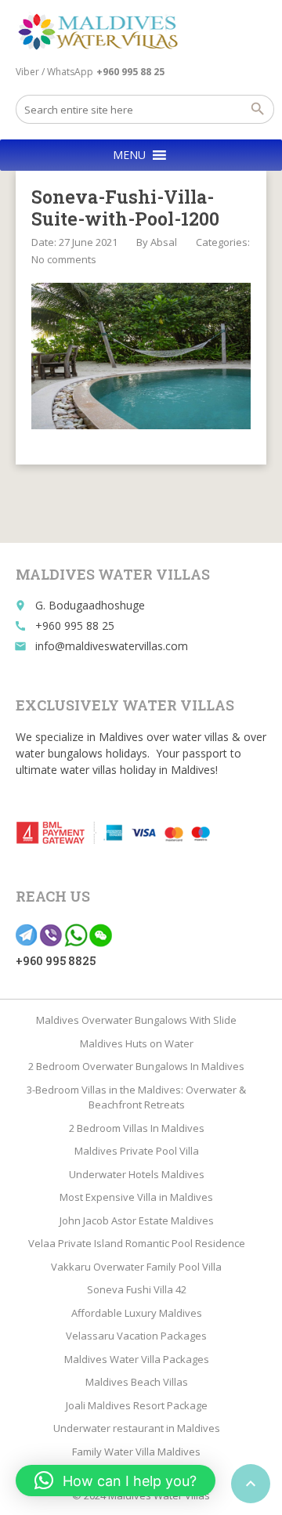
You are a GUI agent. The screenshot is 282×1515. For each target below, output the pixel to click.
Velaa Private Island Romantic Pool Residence (136, 1243)
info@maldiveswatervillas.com (111, 645)
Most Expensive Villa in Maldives (136, 1197)
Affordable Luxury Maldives (136, 1313)
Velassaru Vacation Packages (136, 1336)
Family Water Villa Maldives (136, 1451)
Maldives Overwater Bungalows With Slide (136, 1020)
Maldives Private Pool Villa (136, 1151)
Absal (163, 242)
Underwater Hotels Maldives (136, 1174)
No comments (63, 259)
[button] (129, 155)
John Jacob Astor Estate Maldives (137, 1220)
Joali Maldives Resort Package (137, 1405)
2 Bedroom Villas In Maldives (136, 1128)
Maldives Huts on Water (136, 1043)
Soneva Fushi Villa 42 (136, 1289)
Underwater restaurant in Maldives (136, 1428)
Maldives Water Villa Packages (136, 1359)
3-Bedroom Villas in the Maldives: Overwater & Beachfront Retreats (136, 1097)
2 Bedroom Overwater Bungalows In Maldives (136, 1066)
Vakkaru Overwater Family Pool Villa (136, 1267)
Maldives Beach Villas (136, 1382)
